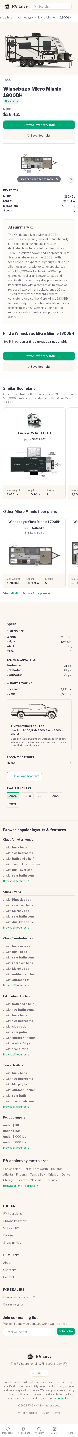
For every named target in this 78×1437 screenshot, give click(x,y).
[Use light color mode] (39, 1373)
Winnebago (25, 17)
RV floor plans (12, 1213)
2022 (56, 795)
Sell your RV (11, 1228)
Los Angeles (11, 1169)
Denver (67, 1174)
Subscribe (66, 1331)
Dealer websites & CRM (19, 1297)
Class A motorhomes (18, 839)
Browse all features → (16, 881)
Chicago (8, 1180)
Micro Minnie (46, 17)
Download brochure (26, 776)
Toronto (51, 1180)
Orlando (53, 1174)
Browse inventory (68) (39, 125)
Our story (9, 1270)
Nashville (37, 1180)
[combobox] (51, 6)
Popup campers (14, 1117)
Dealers (8, 1235)
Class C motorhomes (18, 938)
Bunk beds (11, 101)
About (7, 1262)
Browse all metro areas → (20, 1185)
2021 (12, 804)
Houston (57, 1169)
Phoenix (21, 1174)
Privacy (45, 1412)
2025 (27, 795)
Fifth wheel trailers (17, 996)
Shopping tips (12, 1242)
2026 (13, 795)
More (70, 1433)
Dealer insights (13, 1304)
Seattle (22, 1180)
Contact (8, 1277)
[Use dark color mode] (45, 1373)
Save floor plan (41, 135)
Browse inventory (15, 1221)
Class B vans (12, 891)
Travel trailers (13, 1065)
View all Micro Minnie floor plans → (27, 593)
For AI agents (29, 1412)
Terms (56, 1412)
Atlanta (8, 1174)
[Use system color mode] (33, 1373)
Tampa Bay (37, 1174)
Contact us (63, 1398)
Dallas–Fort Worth (35, 1169)
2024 (41, 795)
